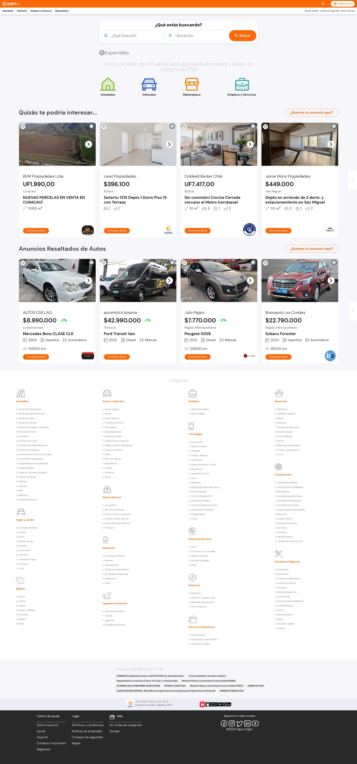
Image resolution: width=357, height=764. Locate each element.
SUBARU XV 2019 (256, 686)
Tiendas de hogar (27, 559)
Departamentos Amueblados (33, 463)
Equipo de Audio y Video (203, 464)
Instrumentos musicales (203, 551)
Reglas (76, 743)
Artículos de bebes (114, 611)
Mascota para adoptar (289, 445)
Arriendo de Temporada (30, 458)
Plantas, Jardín (25, 541)
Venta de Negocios (287, 592)
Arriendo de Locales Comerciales (35, 454)
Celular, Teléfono (199, 455)
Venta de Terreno (27, 431)
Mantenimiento (285, 536)
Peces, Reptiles (284, 436)
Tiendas (114, 731)
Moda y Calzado (26, 610)
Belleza (20, 588)
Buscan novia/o (285, 431)
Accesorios (110, 427)
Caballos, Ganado (286, 413)
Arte (193, 546)
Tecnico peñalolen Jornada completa (207, 676)
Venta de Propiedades (29, 409)
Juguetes (109, 620)
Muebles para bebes (115, 624)
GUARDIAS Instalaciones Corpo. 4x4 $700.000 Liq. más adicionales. (150, 676)
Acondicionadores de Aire (204, 505)
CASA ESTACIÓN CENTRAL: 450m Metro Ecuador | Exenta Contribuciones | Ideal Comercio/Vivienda (166, 691)
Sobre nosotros (47, 725)
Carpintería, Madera (287, 482)
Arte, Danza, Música (115, 555)
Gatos (280, 418)
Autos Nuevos (112, 418)
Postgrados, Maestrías (116, 574)
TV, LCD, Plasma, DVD (201, 496)
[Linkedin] (247, 723)
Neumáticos (111, 463)
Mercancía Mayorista (202, 627)
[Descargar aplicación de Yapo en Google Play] (224, 704)
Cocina (22, 532)
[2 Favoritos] (184, 262)
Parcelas (22, 486)
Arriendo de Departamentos (32, 445)
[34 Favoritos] (103, 126)
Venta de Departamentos (31, 413)
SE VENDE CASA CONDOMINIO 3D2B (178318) (138, 686)
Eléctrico (281, 514)
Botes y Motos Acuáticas (118, 514)
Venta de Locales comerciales (33, 427)
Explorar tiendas (311, 11)
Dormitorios (24, 550)
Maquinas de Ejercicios (202, 602)
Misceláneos (283, 491)
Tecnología (195, 434)
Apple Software (199, 446)
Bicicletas (196, 593)
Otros (21, 568)
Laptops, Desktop (200, 473)
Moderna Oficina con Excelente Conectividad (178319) (208, 680)
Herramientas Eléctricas (289, 496)
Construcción (283, 474)
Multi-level (282, 574)
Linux (193, 478)
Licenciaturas (111, 564)
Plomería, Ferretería (287, 523)
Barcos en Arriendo (114, 509)
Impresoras (196, 469)
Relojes (22, 619)
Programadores (285, 605)
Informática (197, 459)
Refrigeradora (198, 514)
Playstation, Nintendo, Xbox (205, 487)
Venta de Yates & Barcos (117, 523)
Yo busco (109, 527)
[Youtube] (255, 723)
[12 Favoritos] (103, 262)
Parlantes (196, 482)
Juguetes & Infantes (114, 603)
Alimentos (282, 409)
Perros (280, 440)
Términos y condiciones (88, 725)
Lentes (21, 605)
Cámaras (195, 450)
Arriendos (23, 436)
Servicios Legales (286, 623)
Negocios (23, 495)
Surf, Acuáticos (199, 606)
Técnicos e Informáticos (117, 569)
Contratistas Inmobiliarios (290, 487)
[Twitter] (239, 723)
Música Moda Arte (200, 539)
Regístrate (43, 749)
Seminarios (110, 578)
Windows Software (200, 500)
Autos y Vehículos (113, 401)
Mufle (107, 454)
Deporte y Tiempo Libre (203, 597)
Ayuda (41, 731)
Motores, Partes (113, 458)
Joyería (22, 601)
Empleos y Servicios (41, 10)
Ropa (21, 623)
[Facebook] (224, 723)
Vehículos (22, 10)
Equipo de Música (114, 449)
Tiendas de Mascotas (288, 427)
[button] (88, 144)
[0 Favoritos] (22, 126)
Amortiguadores (113, 431)
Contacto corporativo (51, 743)
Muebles (22, 545)
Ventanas (23, 563)
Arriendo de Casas (27, 440)
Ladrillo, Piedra (284, 518)
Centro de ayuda (347, 11)
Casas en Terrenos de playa (32, 472)
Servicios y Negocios (287, 561)
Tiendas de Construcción (290, 541)
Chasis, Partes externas (117, 440)
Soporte (42, 737)
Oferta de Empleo (200, 409)
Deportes (194, 585)
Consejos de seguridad (329, 11)
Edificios (22, 481)
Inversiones (283, 569)
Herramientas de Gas (288, 505)
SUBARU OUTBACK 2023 (231, 691)
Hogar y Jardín (25, 520)
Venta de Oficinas (27, 422)
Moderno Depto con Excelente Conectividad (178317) (216, 686)
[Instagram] (232, 723)
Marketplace (62, 10)
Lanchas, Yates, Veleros (117, 518)
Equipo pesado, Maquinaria (118, 445)
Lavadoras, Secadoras (202, 509)
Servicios (281, 527)
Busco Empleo (198, 413)
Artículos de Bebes (28, 527)
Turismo (281, 628)
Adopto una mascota (288, 449)
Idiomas (109, 560)
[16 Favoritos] (22, 262)
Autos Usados (112, 409)
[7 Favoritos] (265, 126)
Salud (280, 619)
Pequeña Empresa (286, 583)
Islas (20, 490)
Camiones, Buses (113, 436)
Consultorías (283, 596)
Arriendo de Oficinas (28, 449)
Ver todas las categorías (125, 725)
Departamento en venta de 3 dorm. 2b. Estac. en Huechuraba (147, 680)
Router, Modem (199, 491)
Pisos (21, 536)
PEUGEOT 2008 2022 (175, 686)
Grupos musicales (200, 560)
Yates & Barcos (111, 497)
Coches (109, 615)
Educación (108, 548)
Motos (108, 413)
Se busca (23, 554)
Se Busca (109, 472)
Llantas (108, 467)
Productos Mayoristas (288, 578)
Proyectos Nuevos (27, 499)
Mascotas (281, 401)
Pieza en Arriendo (27, 476)
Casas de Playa (26, 467)
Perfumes (23, 614)
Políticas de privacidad (87, 731)
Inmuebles (8, 10)
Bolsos (21, 596)
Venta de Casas (26, 418)
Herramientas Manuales (289, 500)
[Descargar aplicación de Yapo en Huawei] (202, 704)
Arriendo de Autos (114, 422)
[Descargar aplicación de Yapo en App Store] (212, 704)
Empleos (194, 401)
